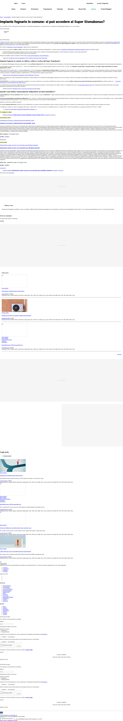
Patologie (60, 9)
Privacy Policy (3, 720)
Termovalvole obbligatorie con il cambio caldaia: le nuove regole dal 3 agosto (15, 527)
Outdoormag (6, 598)
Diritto (4, 593)
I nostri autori (6, 569)
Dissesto (89, 12)
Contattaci (5, 570)
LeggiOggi (5, 594)
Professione (34, 9)
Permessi (23, 9)
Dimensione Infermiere (8, 597)
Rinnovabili (80, 12)
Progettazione (47, 9)
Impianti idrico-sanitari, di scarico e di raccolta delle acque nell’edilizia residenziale (20, 147)
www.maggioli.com (12, 715)
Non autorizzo (11, 636)
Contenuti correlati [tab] (7, 456)
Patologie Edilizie (5, 631)
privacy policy (29, 649)
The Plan (5, 599)
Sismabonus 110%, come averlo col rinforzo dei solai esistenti (26, 88)
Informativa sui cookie (12, 720)
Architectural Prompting (68, 12)
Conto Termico (30, 12)
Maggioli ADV (6, 592)
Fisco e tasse (5, 596)
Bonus (13, 9)
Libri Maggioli (6, 587)
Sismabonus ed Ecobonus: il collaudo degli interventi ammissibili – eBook (17, 123)
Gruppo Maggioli (7, 585)
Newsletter (5, 571)
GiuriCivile (5, 601)
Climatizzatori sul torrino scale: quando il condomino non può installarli (16, 315)
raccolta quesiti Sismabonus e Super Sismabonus (37, 55)
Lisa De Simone (5, 294)
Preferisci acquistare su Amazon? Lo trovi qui (33, 170)
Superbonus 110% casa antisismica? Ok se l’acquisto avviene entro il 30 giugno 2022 (28, 58)
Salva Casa (40, 12)
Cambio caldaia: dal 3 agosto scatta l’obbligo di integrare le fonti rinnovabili (15, 551)
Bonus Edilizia (7, 17)
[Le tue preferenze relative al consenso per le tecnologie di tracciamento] (7, 718)
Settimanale (4, 630)
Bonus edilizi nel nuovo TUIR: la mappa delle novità (12, 345)
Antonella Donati (5, 347)
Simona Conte (6, 31)
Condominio (56, 12)
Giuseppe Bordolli (6, 318)
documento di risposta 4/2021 (85, 85)
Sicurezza (71, 9)
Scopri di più (3, 139)
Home (1, 17)
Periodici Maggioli (7, 590)
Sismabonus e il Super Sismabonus (15, 47)
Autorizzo (4, 636)
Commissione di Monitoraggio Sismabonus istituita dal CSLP (74, 49)
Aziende (93, 9)
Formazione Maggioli (8, 589)
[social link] (2, 205)
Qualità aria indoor (99, 12)
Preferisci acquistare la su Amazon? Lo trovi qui (29, 114)
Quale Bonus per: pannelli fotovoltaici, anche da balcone (13, 291)
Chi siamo (5, 567)
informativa (44, 634)
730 (48, 12)
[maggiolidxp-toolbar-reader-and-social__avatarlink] (2, 32)
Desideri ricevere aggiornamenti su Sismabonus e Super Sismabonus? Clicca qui (21, 75)
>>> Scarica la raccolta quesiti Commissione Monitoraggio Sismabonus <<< (20, 109)
